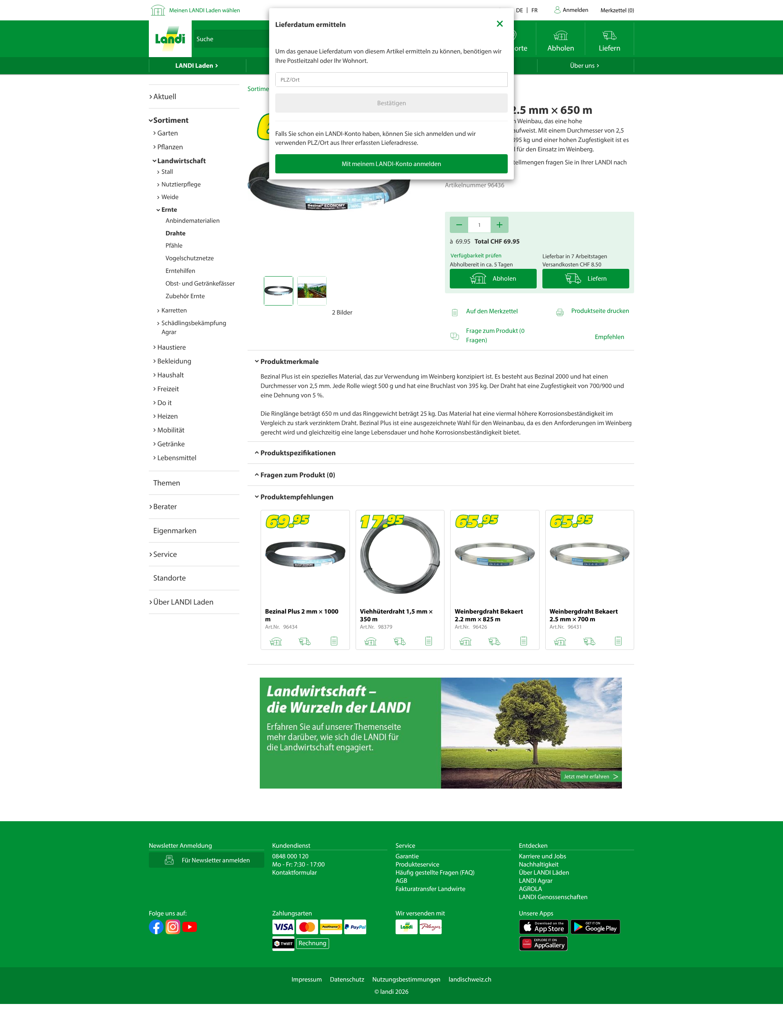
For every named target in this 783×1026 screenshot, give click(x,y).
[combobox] (391, 79)
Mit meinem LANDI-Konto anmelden (391, 164)
